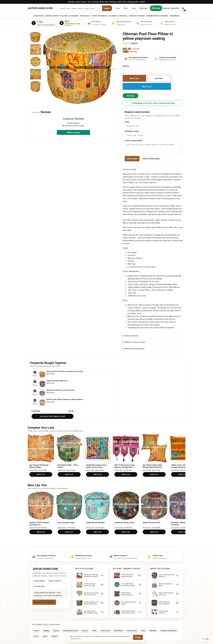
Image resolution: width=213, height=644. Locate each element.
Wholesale (143, 8)
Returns (56, 630)
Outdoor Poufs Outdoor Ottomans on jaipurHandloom (39, 523)
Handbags (174, 16)
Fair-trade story (39, 586)
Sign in (166, 8)
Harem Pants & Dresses (157, 16)
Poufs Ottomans (99, 16)
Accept (138, 637)
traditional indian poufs (124, 522)
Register (175, 8)
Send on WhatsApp (151, 158)
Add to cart (134, 78)
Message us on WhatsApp (44, 602)
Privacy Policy (132, 630)
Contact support (39, 581)
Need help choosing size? (134, 348)
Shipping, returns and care (134, 342)
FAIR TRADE (118, 630)
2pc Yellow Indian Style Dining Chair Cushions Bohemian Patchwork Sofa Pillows (154, 466)
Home (118, 8)
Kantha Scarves (137, 16)
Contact (36, 630)
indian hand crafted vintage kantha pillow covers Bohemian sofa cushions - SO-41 (180, 466)
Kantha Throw (52, 16)
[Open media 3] (35, 61)
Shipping (46, 630)
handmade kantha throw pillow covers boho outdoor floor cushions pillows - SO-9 (96, 466)
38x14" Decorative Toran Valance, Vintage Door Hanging (124, 466)
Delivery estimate (131, 335)
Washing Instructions (70, 630)
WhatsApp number (132, 131)
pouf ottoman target (66, 522)
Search (107, 8)
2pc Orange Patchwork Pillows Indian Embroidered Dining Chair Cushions (40, 466)
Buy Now (159, 78)
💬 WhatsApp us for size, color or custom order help (153, 103)
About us (85, 630)
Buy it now (146, 86)
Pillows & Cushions (69, 16)
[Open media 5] (35, 86)
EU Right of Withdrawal (169, 630)
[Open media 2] (35, 49)
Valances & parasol (118, 16)
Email (127, 122)
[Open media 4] (35, 74)
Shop (126, 8)
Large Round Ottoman (95, 522)
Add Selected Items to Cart (52, 416)
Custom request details (133, 140)
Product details (130, 169)
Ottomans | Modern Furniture (179, 523)
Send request (132, 158)
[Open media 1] (35, 37)
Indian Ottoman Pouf (151, 522)
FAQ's (94, 630)
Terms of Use (105, 630)
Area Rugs (39, 16)
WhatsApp (156, 8)
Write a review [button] (73, 132)
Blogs (134, 8)
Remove (35, 375)
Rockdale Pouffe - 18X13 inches (68, 466)
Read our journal (54, 581)
